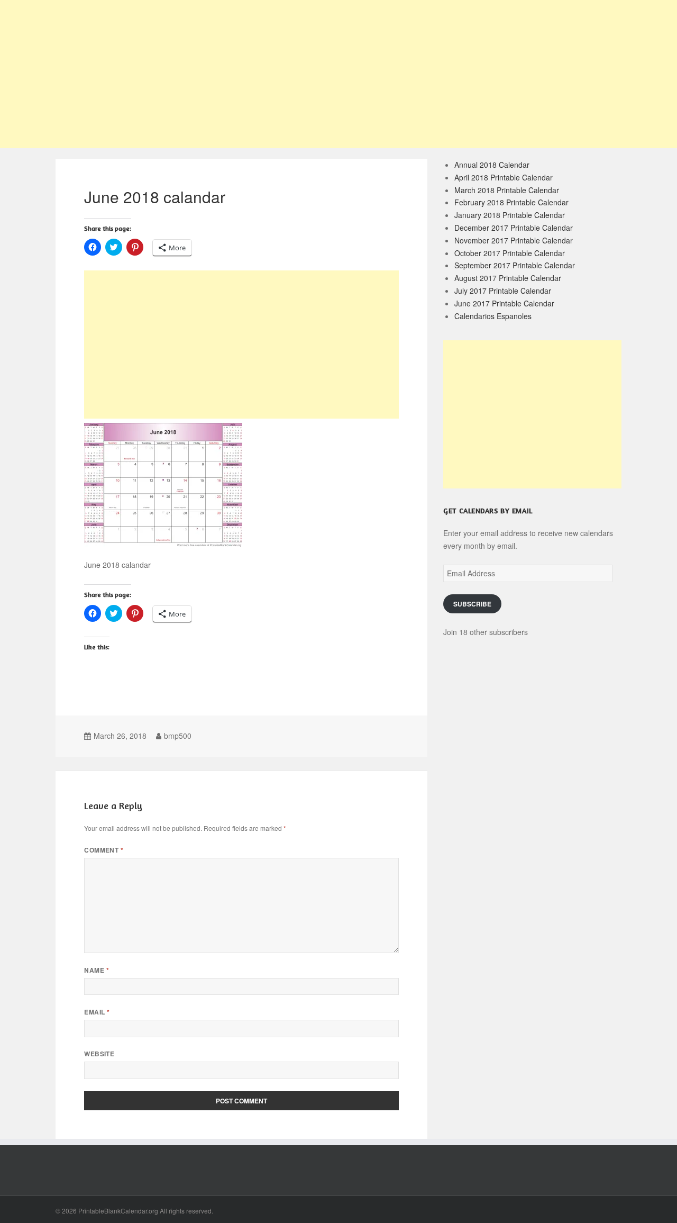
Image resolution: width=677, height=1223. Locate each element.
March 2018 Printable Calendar (506, 190)
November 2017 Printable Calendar (513, 240)
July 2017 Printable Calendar (502, 290)
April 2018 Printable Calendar (503, 177)
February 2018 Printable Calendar (511, 202)
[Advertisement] (338, 74)
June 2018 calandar (154, 196)
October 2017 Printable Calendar (509, 253)
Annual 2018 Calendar (491, 164)
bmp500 (177, 735)
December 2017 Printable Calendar (513, 227)
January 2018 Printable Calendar (509, 215)
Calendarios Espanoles (493, 316)
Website (99, 1053)
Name (96, 970)
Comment (103, 850)
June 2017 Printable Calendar (504, 303)
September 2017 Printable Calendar (514, 265)
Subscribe (472, 604)
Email (96, 1012)
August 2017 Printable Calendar (507, 278)
